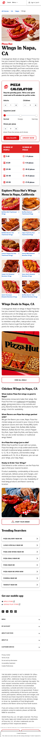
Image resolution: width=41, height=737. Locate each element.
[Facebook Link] (4, 611)
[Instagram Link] (16, 611)
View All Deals (20, 380)
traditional (21, 401)
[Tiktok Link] (12, 611)
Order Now (28, 138)
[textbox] (20, 317)
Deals (9, 2)
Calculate (11, 138)
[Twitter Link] (8, 611)
